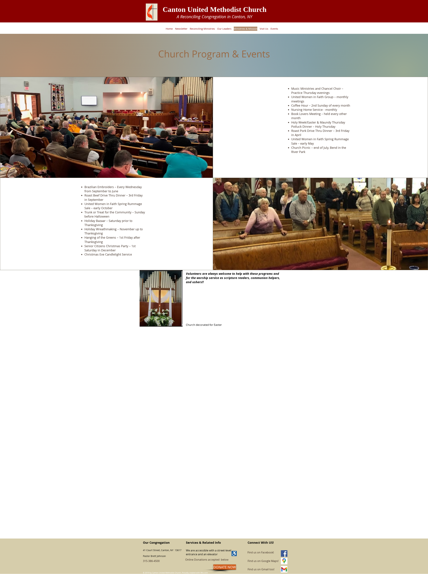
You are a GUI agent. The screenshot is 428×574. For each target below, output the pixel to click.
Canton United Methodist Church (214, 9)
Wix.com (204, 572)
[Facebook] (284, 553)
